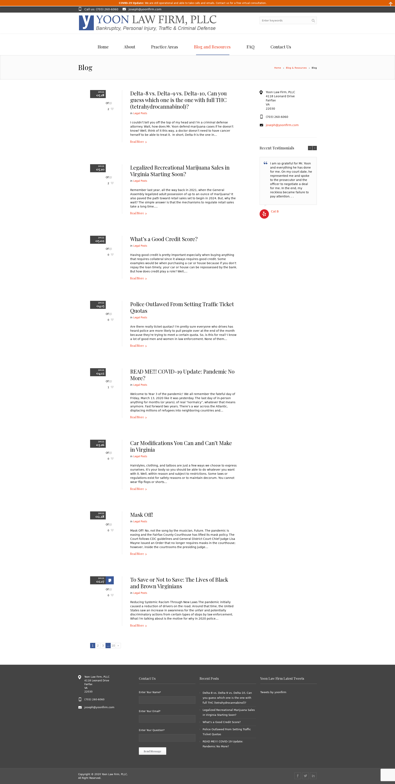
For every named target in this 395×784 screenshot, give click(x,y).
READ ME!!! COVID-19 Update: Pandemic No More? (182, 375)
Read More (137, 142)
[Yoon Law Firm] (147, 22)
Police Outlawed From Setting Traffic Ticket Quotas (182, 307)
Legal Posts (140, 113)
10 (113, 645)
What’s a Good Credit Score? (164, 239)
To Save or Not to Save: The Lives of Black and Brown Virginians (179, 583)
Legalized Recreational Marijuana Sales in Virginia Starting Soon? (180, 171)
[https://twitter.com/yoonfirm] (305, 775)
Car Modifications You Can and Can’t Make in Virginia (181, 446)
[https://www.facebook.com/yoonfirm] (297, 775)
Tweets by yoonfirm (273, 692)
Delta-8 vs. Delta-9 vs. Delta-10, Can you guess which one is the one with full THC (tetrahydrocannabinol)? (178, 100)
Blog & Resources (296, 68)
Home (277, 68)
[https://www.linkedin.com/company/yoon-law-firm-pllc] (313, 775)
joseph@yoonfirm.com (145, 9)
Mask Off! (141, 514)
